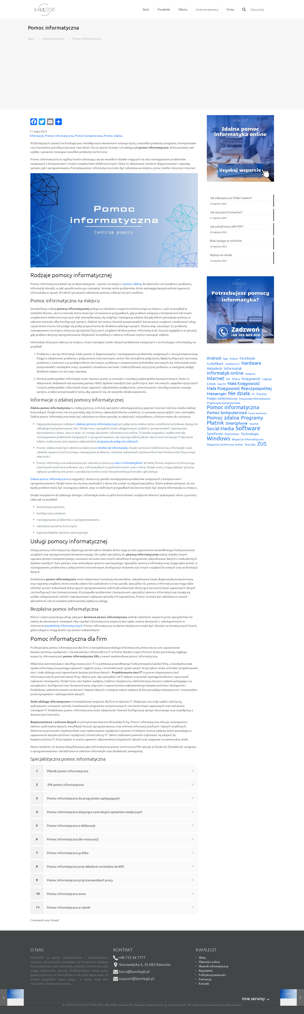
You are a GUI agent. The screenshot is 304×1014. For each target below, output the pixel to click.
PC (253, 394)
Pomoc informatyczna (59, 135)
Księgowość (251, 378)
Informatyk (37, 135)
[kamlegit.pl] (45, 9)
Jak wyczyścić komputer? (226, 212)
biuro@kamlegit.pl (134, 971)
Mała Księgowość (243, 383)
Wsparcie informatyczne (247, 439)
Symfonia (215, 433)
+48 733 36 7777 (131, 957)
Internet (215, 378)
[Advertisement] (152, 72)
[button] (114, 771)
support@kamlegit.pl (136, 978)
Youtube (250, 444)
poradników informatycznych (64, 625)
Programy (252, 417)
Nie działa (239, 393)
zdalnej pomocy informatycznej (96, 424)
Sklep (202, 957)
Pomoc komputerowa (89, 135)
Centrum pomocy (53, 38)
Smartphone (237, 423)
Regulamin (206, 970)
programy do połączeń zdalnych (117, 441)
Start (31, 38)
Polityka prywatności (212, 975)
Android (214, 358)
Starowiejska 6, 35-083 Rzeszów (144, 964)
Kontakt (204, 983)
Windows (218, 438)
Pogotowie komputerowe (223, 403)
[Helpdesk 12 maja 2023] (292, 997)
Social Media (220, 428)
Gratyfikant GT (232, 363)
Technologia (250, 433)
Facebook (247, 358)
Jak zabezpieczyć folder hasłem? (231, 198)
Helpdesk (214, 368)
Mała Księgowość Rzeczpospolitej (239, 388)
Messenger (216, 393)
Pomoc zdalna (113, 135)
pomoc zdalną (132, 284)
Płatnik (215, 423)
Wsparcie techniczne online (225, 444)
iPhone (236, 379)
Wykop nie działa (221, 255)
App (225, 358)
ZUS (261, 443)
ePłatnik (234, 358)
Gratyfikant (215, 363)
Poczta (262, 394)
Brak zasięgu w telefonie (226, 240)
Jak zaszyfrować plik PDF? (227, 226)
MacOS (221, 384)
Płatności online (209, 962)
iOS (228, 379)
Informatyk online (225, 373)
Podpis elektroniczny (222, 398)
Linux (211, 383)
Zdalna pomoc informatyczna (49, 479)
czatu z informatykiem (127, 463)
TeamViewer (231, 434)
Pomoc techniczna (257, 413)
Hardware (251, 363)
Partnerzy (205, 979)
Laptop (267, 379)
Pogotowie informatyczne (254, 398)
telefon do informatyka (113, 447)
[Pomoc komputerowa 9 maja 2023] (12, 997)
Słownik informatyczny (213, 966)
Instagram (250, 373)
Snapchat (254, 423)
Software (248, 428)
